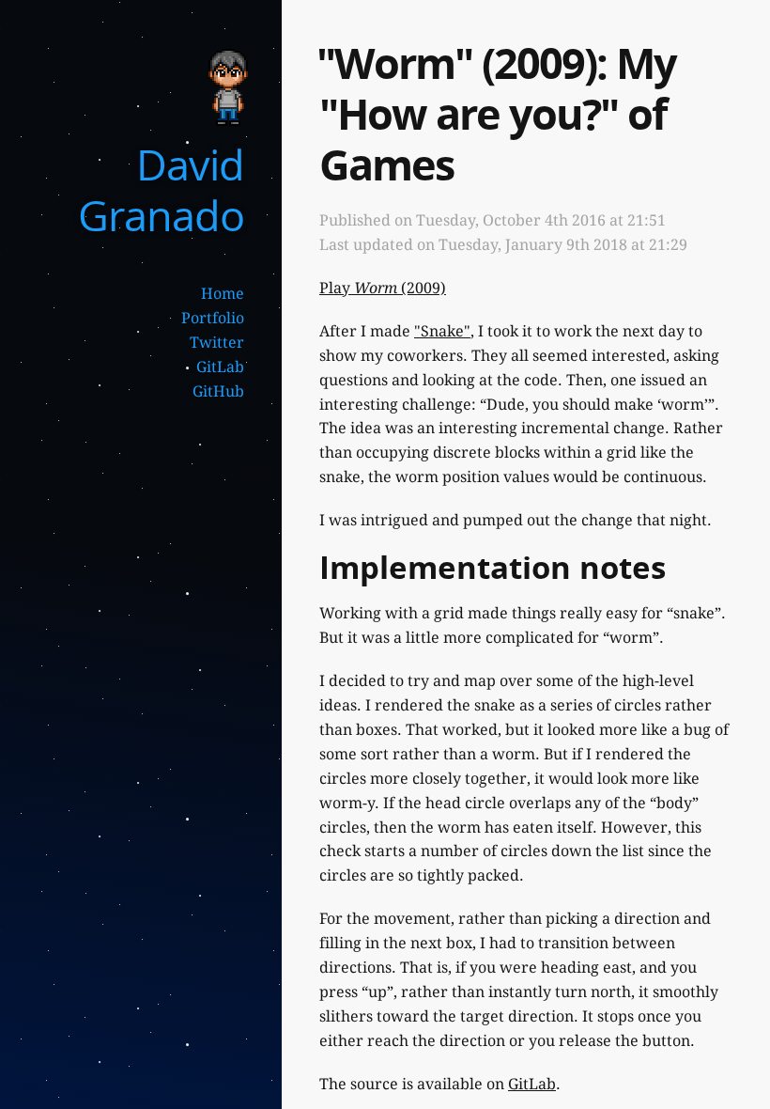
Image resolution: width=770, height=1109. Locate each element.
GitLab (220, 367)
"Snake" (442, 331)
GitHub (218, 391)
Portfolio (212, 318)
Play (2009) (382, 288)
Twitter (217, 342)
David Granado (161, 189)
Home (222, 294)
